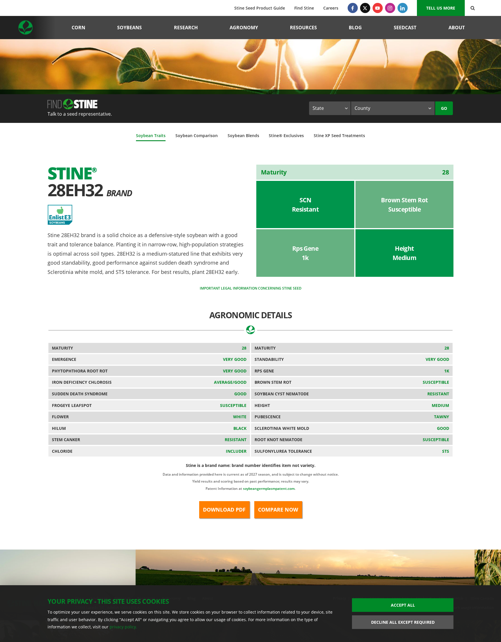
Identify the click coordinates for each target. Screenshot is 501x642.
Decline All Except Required (403, 622)
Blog (355, 27)
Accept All (403, 605)
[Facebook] (353, 8)
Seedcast (405, 27)
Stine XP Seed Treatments (339, 135)
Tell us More (440, 8)
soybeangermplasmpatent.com (269, 488)
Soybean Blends (243, 135)
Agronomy (244, 27)
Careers (330, 8)
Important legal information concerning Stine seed (251, 288)
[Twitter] (365, 8)
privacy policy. (123, 627)
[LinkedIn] (402, 8)
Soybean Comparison (196, 135)
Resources (303, 27)
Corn (78, 27)
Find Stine (304, 8)
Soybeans (129, 27)
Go (444, 108)
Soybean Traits (151, 135)
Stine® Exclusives (286, 135)
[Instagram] (390, 8)
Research (186, 27)
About (457, 27)
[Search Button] (473, 8)
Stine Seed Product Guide (259, 8)
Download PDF (224, 509)
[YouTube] (378, 8)
